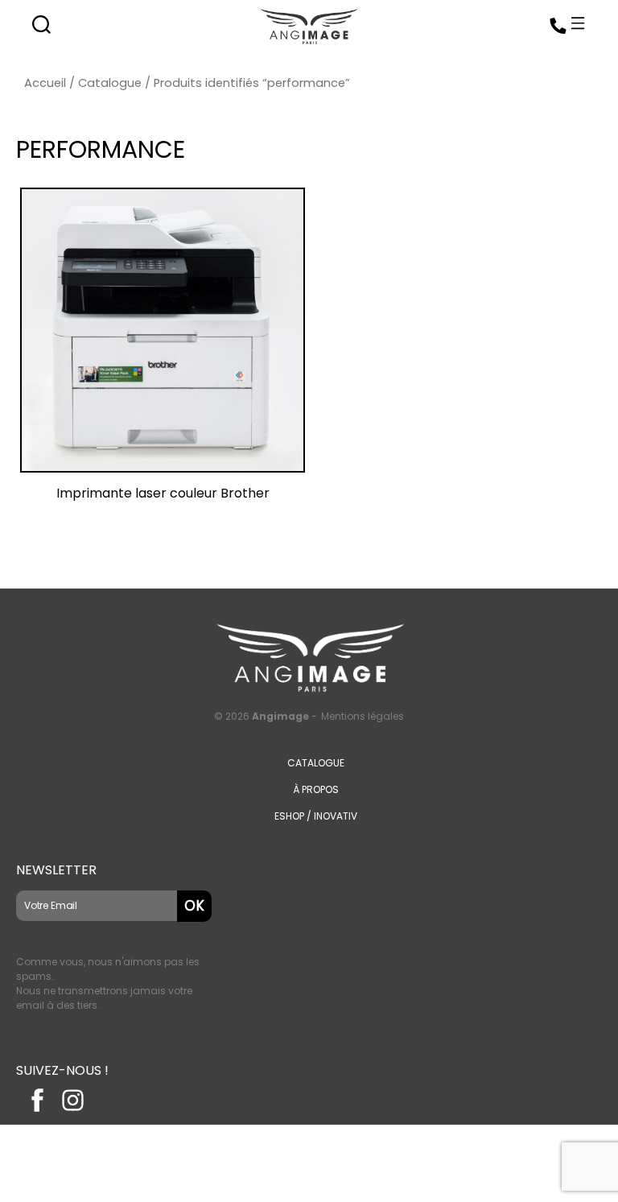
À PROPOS (316, 789)
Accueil (45, 83)
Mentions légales (362, 716)
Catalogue (110, 83)
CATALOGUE (315, 763)
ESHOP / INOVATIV (315, 816)
